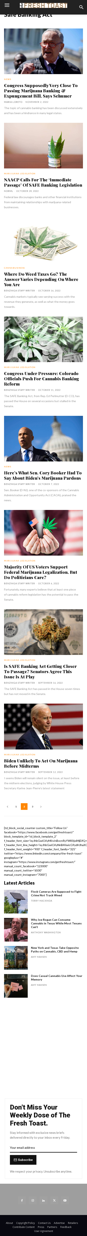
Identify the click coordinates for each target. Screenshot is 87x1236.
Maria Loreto (13, 102)
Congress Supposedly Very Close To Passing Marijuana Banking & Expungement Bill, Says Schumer (41, 90)
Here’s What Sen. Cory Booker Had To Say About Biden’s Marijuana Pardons (43, 475)
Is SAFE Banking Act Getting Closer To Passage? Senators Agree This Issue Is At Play (40, 671)
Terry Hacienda (41, 900)
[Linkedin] (43, 1200)
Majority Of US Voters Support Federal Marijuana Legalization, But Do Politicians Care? (40, 572)
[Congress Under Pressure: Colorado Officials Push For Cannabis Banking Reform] (43, 339)
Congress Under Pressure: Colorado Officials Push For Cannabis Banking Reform (41, 378)
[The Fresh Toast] (43, 5)
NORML (8, 191)
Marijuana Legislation (20, 173)
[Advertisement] (43, 1050)
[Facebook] (22, 1200)
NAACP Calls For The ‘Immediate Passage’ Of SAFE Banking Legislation (43, 182)
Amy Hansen (39, 956)
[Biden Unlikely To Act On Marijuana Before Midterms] (43, 726)
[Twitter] (54, 1200)
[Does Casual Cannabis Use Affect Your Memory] (16, 986)
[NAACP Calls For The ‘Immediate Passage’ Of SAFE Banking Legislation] (43, 145)
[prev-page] (7, 806)
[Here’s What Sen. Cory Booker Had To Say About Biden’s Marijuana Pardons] (43, 438)
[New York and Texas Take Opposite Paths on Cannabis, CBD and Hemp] (16, 958)
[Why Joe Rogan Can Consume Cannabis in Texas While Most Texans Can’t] (16, 930)
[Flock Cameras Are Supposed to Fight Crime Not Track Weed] (16, 901)
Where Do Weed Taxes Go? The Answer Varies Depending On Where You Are (41, 279)
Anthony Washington (46, 932)
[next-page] (40, 806)
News (7, 79)
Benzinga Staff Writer (19, 290)
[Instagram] (33, 1200)
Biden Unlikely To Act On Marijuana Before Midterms (40, 763)
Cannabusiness (14, 268)
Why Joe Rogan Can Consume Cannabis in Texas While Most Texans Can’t (56, 923)
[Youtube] (65, 1200)
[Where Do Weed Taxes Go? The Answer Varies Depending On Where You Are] (43, 240)
